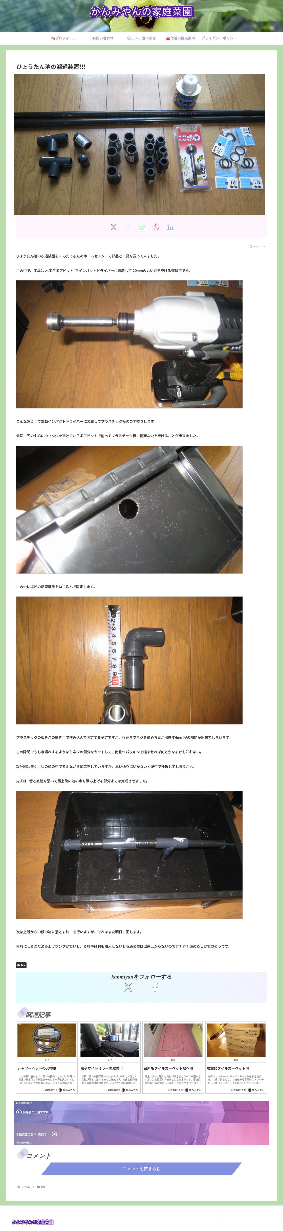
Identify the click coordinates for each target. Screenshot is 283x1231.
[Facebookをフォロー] (155, 987)
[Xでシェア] (113, 226)
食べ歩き (235, 1217)
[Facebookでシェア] (127, 226)
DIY (23, 965)
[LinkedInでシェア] (170, 226)
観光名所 (262, 1217)
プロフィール (182, 1217)
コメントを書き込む (142, 1168)
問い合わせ (209, 1217)
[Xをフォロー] (128, 987)
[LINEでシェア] (142, 226)
